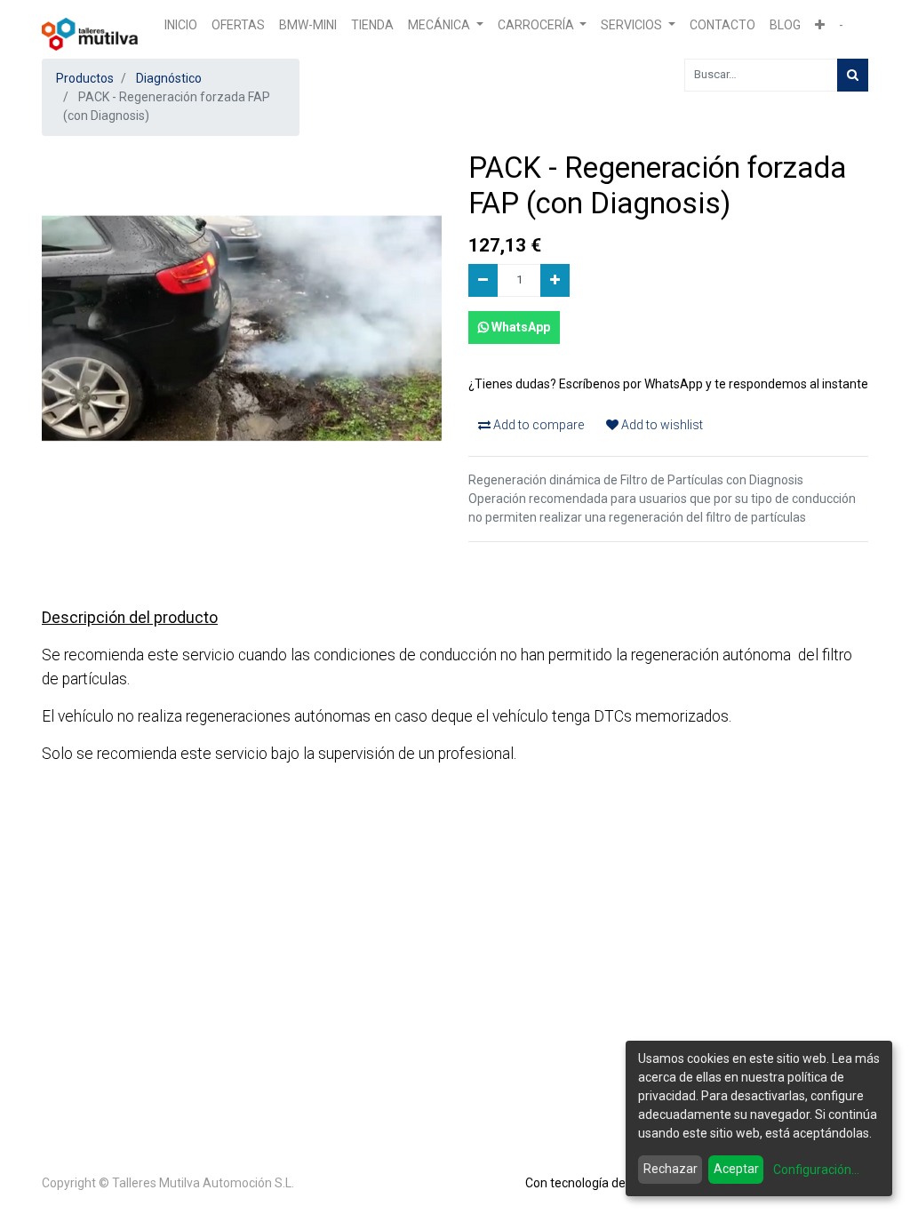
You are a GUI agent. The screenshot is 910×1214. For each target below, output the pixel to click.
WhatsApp (519, 327)
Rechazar (670, 1169)
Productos (85, 78)
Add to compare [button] (537, 425)
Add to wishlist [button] (661, 425)
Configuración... (816, 1169)
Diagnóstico (169, 78)
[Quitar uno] (483, 280)
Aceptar (736, 1169)
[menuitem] (180, 25)
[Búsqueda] (852, 75)
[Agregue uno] (555, 280)
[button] (820, 25)
